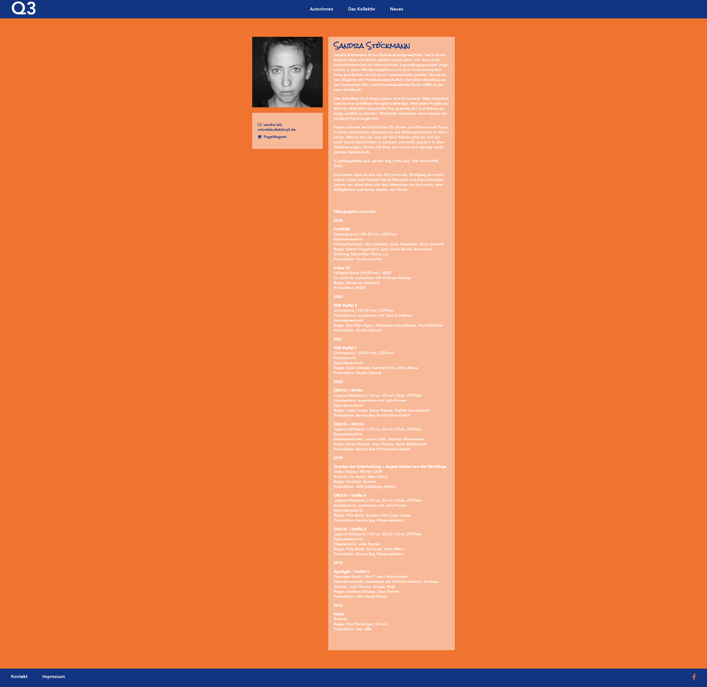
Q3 (24, 10)
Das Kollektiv (361, 9)
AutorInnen (321, 9)
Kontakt (19, 677)
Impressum (53, 677)
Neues (396, 9)
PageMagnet (275, 137)
